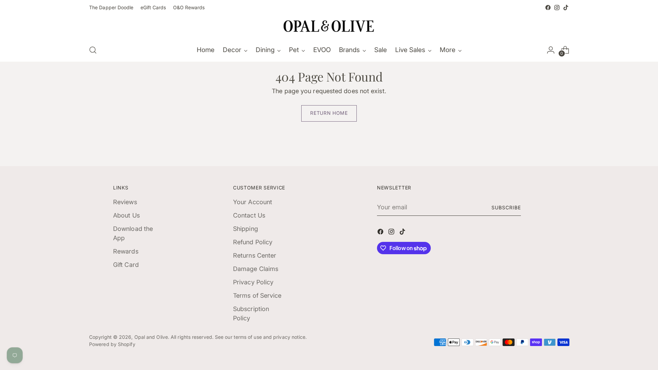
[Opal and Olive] (329, 25)
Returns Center (254, 255)
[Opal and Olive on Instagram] (557, 7)
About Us (126, 215)
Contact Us (249, 215)
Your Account (252, 202)
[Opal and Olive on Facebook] (548, 7)
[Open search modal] (93, 50)
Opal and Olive (151, 337)
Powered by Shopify (112, 344)
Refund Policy (252, 242)
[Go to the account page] (551, 50)
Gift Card (126, 264)
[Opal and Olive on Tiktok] (566, 7)
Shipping (245, 228)
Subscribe (506, 207)
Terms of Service (257, 295)
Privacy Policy (253, 282)
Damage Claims (255, 268)
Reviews (125, 202)
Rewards (125, 251)
